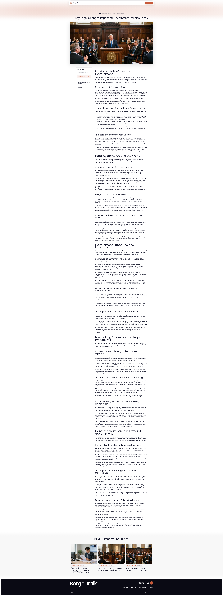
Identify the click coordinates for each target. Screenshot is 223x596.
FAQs (136, 587)
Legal (152, 592)
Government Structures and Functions (83, 79)
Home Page (125, 587)
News (131, 587)
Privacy (144, 592)
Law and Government (120, 13)
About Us (140, 592)
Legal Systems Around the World (84, 76)
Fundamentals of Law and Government (83, 73)
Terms (148, 592)
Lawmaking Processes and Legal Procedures (84, 83)
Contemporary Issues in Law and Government (84, 87)
